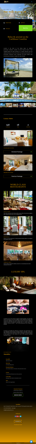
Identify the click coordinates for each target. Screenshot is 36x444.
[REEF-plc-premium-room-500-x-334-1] (9, 106)
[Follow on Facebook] (15, 416)
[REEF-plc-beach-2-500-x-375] (3, 106)
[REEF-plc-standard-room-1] (27, 106)
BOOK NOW (18, 395)
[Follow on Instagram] (17, 416)
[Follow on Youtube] (19, 416)
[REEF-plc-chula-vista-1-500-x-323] (15, 106)
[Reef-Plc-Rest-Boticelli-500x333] (33, 106)
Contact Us (18, 421)
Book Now (25, 28)
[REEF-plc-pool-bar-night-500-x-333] (21, 106)
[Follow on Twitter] (20, 416)
